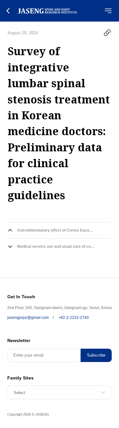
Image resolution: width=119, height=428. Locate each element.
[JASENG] (47, 10)
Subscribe (96, 355)
